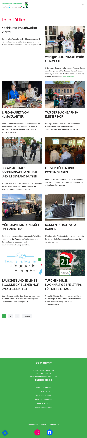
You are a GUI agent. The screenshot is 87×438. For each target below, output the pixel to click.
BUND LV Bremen (43, 388)
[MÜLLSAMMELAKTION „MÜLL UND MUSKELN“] (22, 207)
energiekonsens (43, 391)
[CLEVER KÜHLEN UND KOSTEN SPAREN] (65, 150)
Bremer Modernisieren (43, 408)
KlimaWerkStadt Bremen (43, 400)
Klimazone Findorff (43, 396)
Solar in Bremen (43, 404)
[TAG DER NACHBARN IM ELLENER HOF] (65, 94)
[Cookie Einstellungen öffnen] (5, 435)
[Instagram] (37, 432)
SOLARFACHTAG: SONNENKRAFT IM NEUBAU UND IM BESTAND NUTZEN (20, 172)
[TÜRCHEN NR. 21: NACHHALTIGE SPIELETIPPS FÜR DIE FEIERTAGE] (65, 263)
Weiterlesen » (68, 76)
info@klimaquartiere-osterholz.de (43, 376)
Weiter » (26, 316)
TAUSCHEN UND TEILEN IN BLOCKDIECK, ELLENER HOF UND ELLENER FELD (20, 285)
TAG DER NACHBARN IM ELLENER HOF (61, 114)
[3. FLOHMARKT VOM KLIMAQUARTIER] (22, 94)
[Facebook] (50, 432)
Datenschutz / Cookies (37, 424)
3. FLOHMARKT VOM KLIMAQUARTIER (15, 114)
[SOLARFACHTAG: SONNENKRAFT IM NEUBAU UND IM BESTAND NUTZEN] (22, 150)
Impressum (54, 424)
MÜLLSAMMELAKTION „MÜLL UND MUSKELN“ (20, 227)
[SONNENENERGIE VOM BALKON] (65, 207)
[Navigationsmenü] (82, 5)
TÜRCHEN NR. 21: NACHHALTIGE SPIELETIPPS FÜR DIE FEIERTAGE (63, 285)
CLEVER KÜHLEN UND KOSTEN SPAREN (59, 170)
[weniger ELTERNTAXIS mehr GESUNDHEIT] (65, 39)
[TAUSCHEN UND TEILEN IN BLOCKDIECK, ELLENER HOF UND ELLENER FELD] (22, 263)
